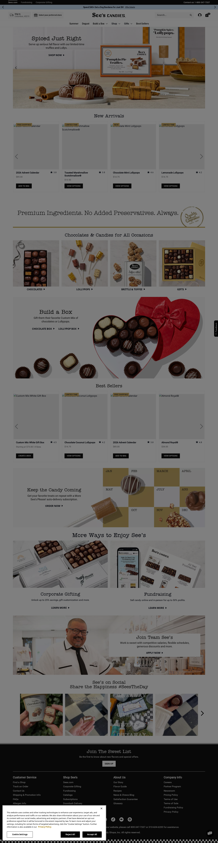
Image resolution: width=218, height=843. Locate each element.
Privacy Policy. (45, 827)
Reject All (70, 834)
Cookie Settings (19, 834)
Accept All (92, 834)
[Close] (101, 808)
